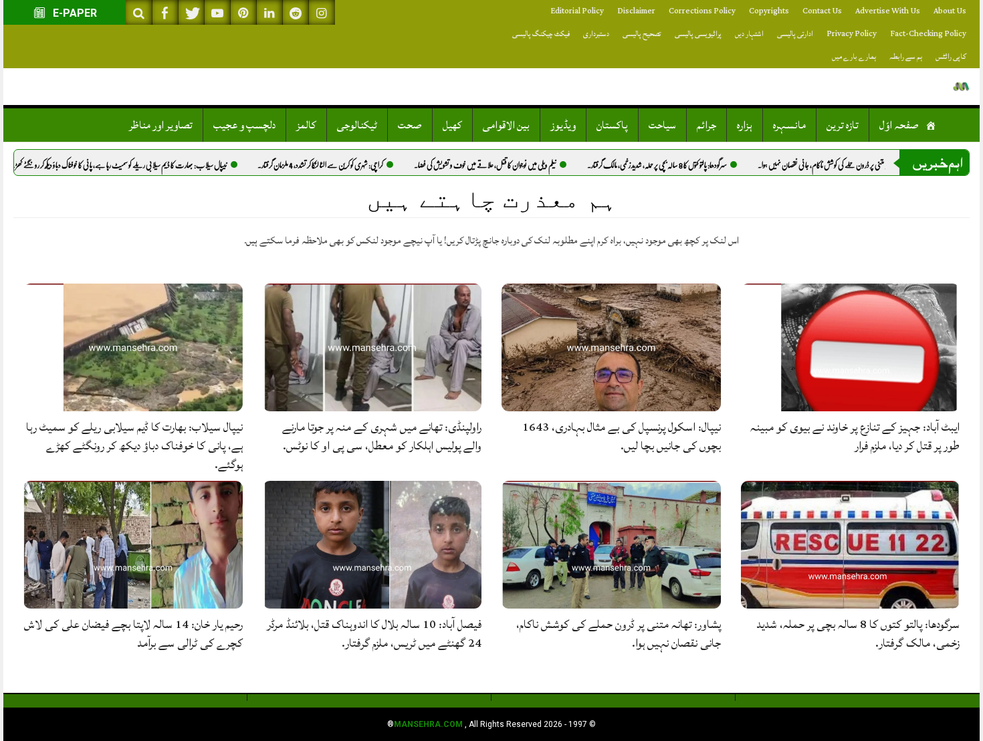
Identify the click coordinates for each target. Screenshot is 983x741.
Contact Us (822, 11)
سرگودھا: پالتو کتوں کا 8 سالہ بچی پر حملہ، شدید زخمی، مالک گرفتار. (690, 165)
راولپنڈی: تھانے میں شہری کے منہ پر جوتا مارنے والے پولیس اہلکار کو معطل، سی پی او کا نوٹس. (381, 436)
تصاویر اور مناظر (161, 125)
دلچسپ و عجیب (244, 125)
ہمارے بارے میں (854, 56)
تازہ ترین (843, 125)
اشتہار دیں (749, 33)
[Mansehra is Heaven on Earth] (961, 86)
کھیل (452, 125)
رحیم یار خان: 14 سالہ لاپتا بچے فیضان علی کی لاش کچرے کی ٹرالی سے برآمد (133, 634)
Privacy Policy (852, 33)
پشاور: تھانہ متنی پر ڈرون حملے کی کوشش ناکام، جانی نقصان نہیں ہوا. (867, 165)
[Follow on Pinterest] (243, 12)
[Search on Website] (139, 12)
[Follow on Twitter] (191, 12)
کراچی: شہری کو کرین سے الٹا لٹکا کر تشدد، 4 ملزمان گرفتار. (354, 165)
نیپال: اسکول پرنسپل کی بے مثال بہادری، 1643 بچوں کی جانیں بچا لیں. (621, 436)
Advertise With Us (887, 11)
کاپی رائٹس (951, 56)
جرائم (706, 125)
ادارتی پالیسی (795, 33)
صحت (410, 125)
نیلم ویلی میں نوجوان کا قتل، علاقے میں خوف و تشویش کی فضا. (518, 165)
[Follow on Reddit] (295, 12)
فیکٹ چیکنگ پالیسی (541, 33)
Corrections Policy (702, 11)
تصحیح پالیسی (642, 33)
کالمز (306, 125)
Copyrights (769, 11)
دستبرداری (596, 33)
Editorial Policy (577, 11)
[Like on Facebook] (165, 12)
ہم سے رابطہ (905, 56)
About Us (950, 11)
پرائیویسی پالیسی (698, 33)
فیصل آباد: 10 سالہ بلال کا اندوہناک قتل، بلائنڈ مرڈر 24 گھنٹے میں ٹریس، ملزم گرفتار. (374, 634)
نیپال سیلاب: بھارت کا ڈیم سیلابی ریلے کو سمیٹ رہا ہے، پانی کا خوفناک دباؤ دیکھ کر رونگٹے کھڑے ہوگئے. (139, 165)
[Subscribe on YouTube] (217, 12)
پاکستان (612, 125)
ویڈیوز (563, 125)
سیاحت (662, 125)
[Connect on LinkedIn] (269, 12)
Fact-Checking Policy (928, 33)
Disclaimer (636, 11)
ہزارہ (744, 125)
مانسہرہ (789, 125)
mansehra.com (428, 724)
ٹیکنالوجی (357, 125)
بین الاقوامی (506, 125)
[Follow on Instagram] (321, 12)
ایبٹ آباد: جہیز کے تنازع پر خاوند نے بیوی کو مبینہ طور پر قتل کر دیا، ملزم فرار (855, 436)
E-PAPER (73, 13)
